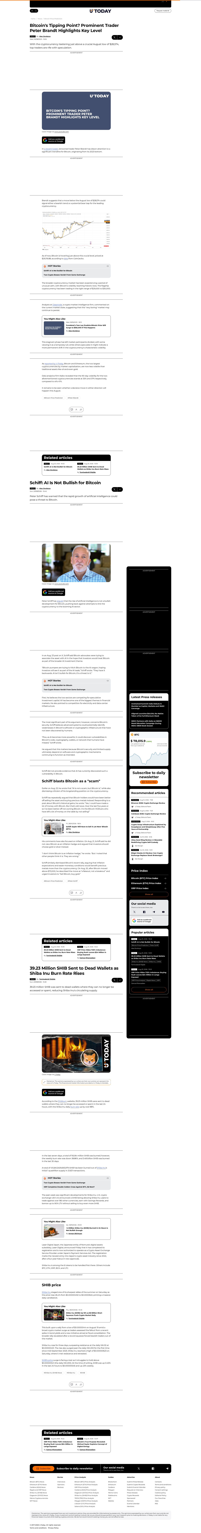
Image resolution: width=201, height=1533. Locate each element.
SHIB (159, 962)
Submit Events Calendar (136, 1487)
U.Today (57, 1074)
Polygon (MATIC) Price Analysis (86, 1501)
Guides (111, 1477)
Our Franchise (160, 1498)
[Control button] (120, 37)
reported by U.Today (54, 364)
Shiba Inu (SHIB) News (139, 962)
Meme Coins (113, 1493)
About (157, 1477)
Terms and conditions (163, 1484)
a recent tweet (51, 149)
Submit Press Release (135, 1482)
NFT (109, 1498)
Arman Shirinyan (75, 1233)
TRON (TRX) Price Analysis (84, 1498)
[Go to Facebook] (144, 912)
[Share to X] (114, 37)
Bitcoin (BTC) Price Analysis (85, 1482)
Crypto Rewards (133, 1495)
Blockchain (112, 1482)
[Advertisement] (76, 70)
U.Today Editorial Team (143, 806)
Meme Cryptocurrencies (39, 1498)
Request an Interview (135, 1490)
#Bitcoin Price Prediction (53, 398)
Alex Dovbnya (44, 36)
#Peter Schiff (72, 881)
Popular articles (142, 932)
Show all (149, 894)
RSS (156, 1503)
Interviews (135, 821)
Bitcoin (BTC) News (37, 1482)
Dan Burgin (139, 846)
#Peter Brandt (73, 398)
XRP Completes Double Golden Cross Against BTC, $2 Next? (69, 1187)
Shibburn (62, 1101)
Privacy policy (160, 1487)
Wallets (111, 1501)
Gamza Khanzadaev (87, 958)
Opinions (60, 1484)
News (33, 36)
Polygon (111, 1490)
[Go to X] (134, 912)
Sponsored (131, 1498)
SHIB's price (47, 1360)
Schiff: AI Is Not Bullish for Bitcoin (58, 271)
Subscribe (151, 782)
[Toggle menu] (34, 11)
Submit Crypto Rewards (136, 1484)
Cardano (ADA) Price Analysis (85, 1490)
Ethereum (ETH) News (38, 1484)
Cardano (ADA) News (37, 1487)
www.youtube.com (61, 132)
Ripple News (151, 980)
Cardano (111, 1487)
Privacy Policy (53, 1528)
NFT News (33, 1501)
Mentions (130, 1506)
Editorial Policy (160, 1495)
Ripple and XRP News (38, 1490)
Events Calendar (133, 1503)
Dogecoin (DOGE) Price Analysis (87, 1493)
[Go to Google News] (53, 140)
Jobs (156, 1501)
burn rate (74, 1107)
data (66, 258)
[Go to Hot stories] (107, 266)
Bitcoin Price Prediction (140, 945)
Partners (130, 1501)
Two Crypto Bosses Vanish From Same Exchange (64, 275)
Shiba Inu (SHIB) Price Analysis (86, 1495)
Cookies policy (160, 1493)
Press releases (132, 1493)
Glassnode (57, 305)
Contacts (158, 1482)
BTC (136, 734)
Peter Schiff (154, 945)
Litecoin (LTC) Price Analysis (85, 1503)
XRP (158, 980)
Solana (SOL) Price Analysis (85, 1506)
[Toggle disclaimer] (44, 1082)
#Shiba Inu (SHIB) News (53, 1373)
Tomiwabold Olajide (88, 472)
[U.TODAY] (100, 11)
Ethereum (112, 1484)
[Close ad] (166, 1)
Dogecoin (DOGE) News (39, 1495)
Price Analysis (80, 1477)
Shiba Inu (101, 1168)
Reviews (135, 800)
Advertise (131, 1477)
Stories (60, 1477)
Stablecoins (112, 1495)
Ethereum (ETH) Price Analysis (86, 1484)
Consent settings (161, 1490)
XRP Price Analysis (138, 980)
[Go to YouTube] (163, 912)
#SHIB (82, 1373)
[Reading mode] (72, 409)
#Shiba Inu (71, 1373)
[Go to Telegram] (153, 912)
